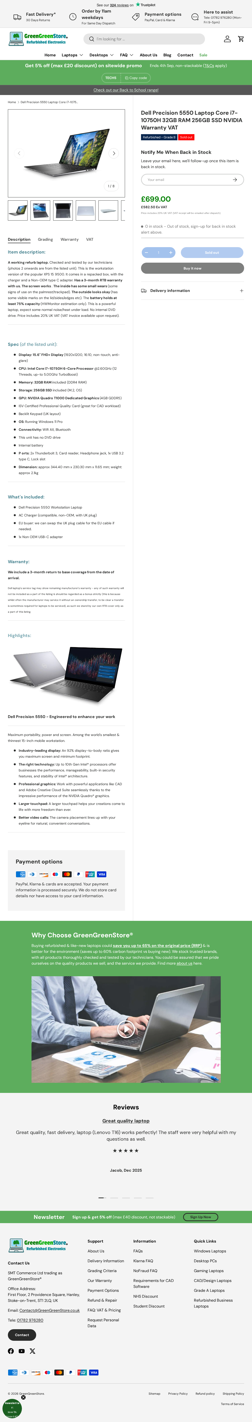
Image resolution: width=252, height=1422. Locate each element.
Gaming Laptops (209, 1270)
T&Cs (209, 65)
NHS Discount (145, 1296)
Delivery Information (106, 1260)
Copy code (138, 78)
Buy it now (193, 268)
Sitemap (154, 1394)
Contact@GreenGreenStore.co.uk (49, 1310)
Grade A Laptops (209, 1290)
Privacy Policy (178, 1394)
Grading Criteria (102, 1270)
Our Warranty (100, 1280)
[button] (12, 1408)
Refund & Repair (102, 1300)
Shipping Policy (233, 1394)
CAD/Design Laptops (213, 1280)
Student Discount (149, 1306)
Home (50, 55)
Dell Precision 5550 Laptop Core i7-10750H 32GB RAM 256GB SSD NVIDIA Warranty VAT (50, 102)
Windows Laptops (210, 1251)
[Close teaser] (23, 1397)
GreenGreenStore (31, 1394)
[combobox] (144, 39)
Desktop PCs (205, 1260)
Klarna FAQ (143, 1260)
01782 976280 (30, 1320)
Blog (167, 55)
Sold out (212, 252)
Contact (185, 55)
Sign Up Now (200, 1217)
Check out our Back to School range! (126, 90)
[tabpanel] (66, 543)
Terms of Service (232, 1404)
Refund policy (205, 1394)
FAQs (138, 1251)
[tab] (19, 239)
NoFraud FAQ (145, 1270)
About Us (149, 55)
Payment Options (103, 1290)
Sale (203, 55)
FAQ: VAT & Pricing (104, 1310)
